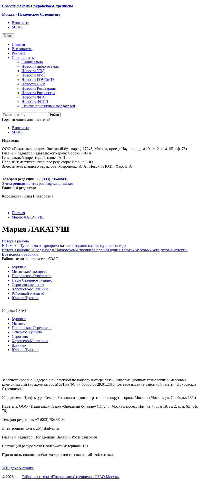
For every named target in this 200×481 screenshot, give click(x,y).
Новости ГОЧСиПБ (37, 79)
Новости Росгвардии (38, 88)
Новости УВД (33, 71)
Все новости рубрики (20, 254)
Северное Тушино (27, 332)
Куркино (19, 267)
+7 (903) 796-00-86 (34, 181)
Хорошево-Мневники (30, 289)
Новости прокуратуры (40, 66)
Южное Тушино (25, 298)
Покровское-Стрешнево (31, 276)
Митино (18, 323)
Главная (18, 44)
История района (15, 241)
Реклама (18, 53)
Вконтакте (20, 23)
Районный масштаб (28, 293)
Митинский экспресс (29, 271)
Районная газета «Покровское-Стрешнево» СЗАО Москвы (71, 477)
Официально (32, 62)
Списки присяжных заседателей (48, 106)
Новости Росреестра (38, 93)
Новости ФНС (33, 97)
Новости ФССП (34, 101)
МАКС (17, 27)
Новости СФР (33, 84)
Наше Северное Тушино (32, 280)
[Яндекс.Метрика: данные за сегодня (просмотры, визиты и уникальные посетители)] (18, 468)
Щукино (19, 345)
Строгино (20, 336)
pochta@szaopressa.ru (56, 183)
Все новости (22, 49)
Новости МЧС (33, 75)
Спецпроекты (23, 57)
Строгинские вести (28, 285)
